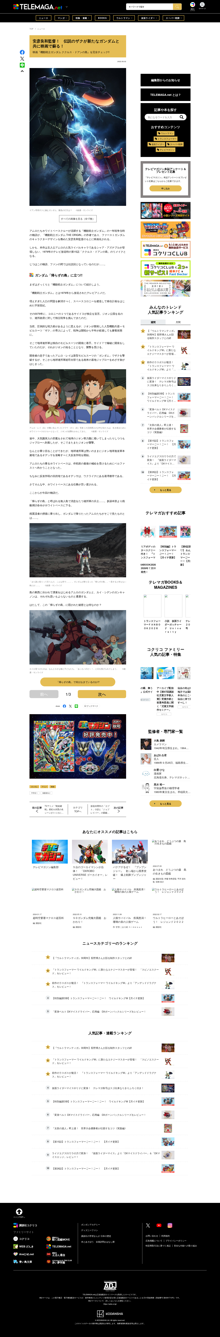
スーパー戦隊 (173, 17)
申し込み (165, 188)
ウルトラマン (123, 17)
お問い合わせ (152, 1235)
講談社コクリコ (184, 710)
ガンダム (34, 787)
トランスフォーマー (167, 138)
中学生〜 (34, 793)
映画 (52, 787)
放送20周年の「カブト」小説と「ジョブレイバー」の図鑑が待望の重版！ (100, 809)
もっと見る (165, 489)
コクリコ (143, 714)
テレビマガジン (167, 149)
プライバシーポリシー (176, 1240)
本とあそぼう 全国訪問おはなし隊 (98, 1241)
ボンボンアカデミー (90, 1224)
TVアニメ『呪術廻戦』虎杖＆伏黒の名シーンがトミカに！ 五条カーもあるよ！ (55, 809)
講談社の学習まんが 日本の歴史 (96, 1235)
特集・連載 (81, 17)
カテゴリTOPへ (78, 809)
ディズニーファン (89, 1230)
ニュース (43, 17)
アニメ (44, 787)
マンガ (61, 17)
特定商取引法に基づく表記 (158, 1245)
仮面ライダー (148, 17)
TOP (31, 28)
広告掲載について (154, 1240)
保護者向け (46, 793)
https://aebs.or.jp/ (110, 1304)
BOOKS (102, 17)
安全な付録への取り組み (185, 1245)
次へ (102, 694)
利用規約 (165, 1235)
